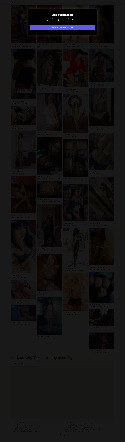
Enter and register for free (62, 27)
